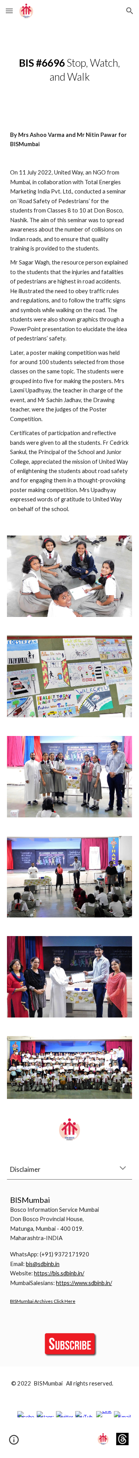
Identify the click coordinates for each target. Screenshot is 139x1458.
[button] (9, 10)
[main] (69, 70)
